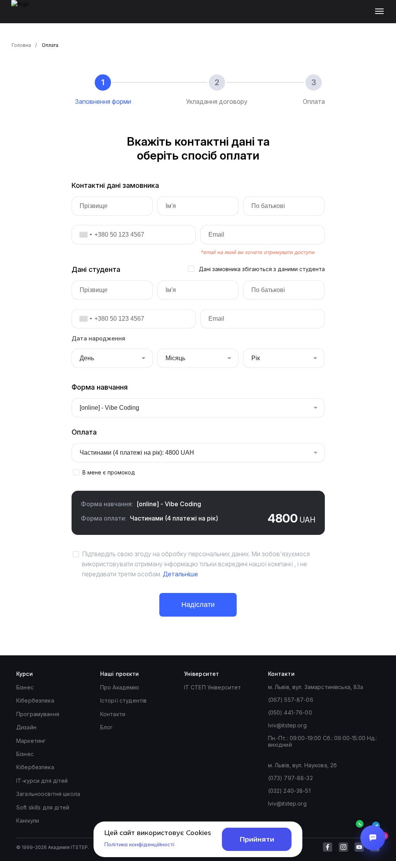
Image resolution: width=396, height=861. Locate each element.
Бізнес (25, 687)
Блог (106, 727)
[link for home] (24, 15)
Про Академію (120, 687)
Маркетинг (31, 740)
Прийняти (257, 839)
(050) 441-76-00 (290, 712)
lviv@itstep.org (287, 725)
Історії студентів (123, 700)
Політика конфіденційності (139, 844)
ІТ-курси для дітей (42, 780)
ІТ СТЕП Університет (212, 687)
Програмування (37, 714)
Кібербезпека (35, 700)
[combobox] (83, 234)
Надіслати (198, 604)
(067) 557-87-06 (290, 699)
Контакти (112, 714)
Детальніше (180, 574)
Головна (21, 45)
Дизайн (26, 727)
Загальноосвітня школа (48, 794)
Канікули (27, 820)
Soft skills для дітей (42, 807)
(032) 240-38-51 (289, 790)
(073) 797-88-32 (290, 778)
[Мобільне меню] (381, 11)
